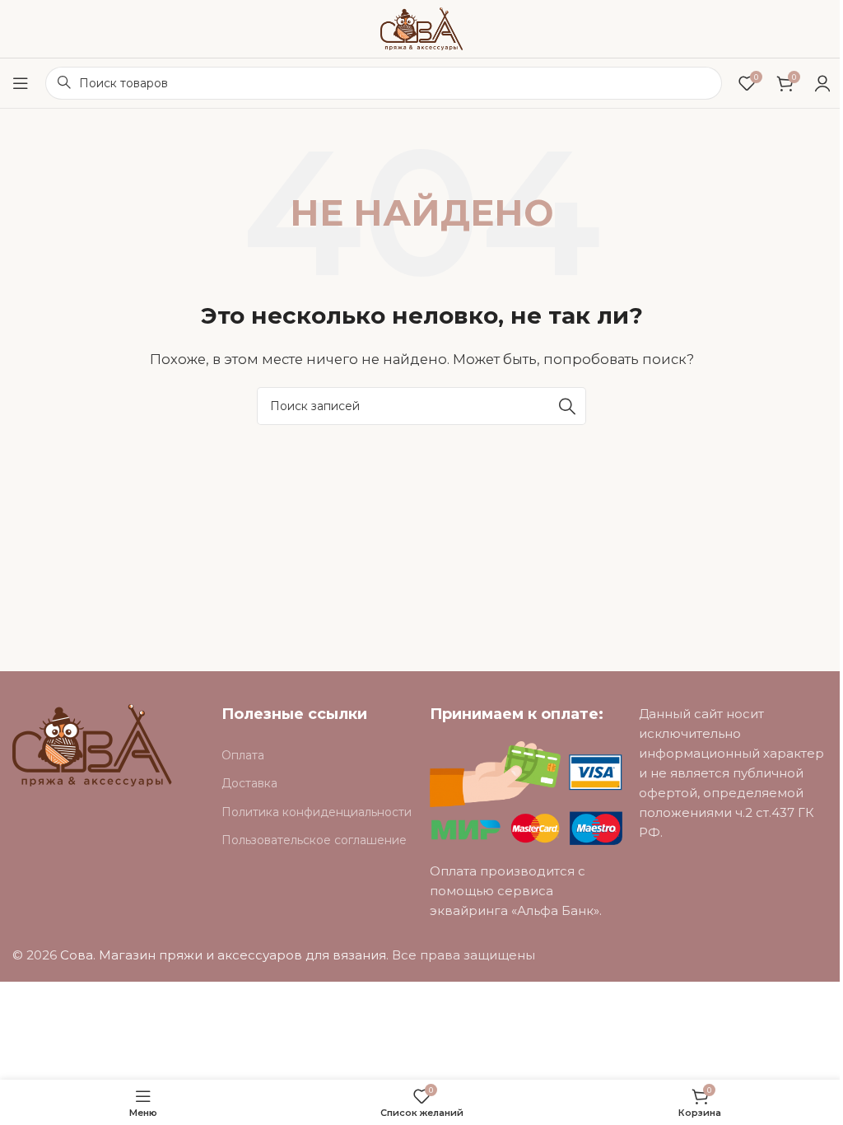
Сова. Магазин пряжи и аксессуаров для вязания (223, 955)
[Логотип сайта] (421, 27)
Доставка (249, 783)
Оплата (242, 755)
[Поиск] (567, 406)
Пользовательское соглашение (314, 840)
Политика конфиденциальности (316, 812)
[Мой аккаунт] (822, 83)
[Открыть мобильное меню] (20, 83)
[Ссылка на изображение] (92, 744)
